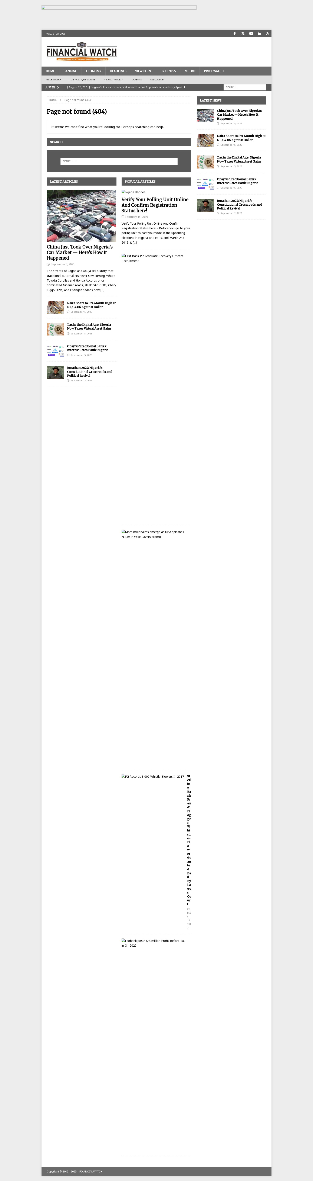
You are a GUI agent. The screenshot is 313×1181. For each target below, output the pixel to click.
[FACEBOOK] (234, 33)
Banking (70, 71)
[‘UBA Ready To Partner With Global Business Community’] (155, 534)
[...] (102, 290)
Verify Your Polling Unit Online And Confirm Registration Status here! (155, 205)
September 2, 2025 (81, 380)
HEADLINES (118, 71)
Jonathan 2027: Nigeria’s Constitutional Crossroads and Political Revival (89, 371)
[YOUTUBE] (251, 33)
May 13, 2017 (189, 920)
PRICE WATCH (214, 71)
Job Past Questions (82, 79)
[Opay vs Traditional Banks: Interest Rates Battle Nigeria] (55, 350)
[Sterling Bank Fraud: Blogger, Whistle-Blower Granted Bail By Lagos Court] (153, 776)
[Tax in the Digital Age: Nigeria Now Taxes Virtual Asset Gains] (55, 329)
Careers (137, 79)
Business (169, 71)
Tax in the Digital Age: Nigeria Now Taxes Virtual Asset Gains (89, 326)
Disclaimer (157, 79)
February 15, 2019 (136, 217)
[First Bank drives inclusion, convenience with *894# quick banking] (155, 258)
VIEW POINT (144, 71)
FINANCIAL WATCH (90, 1171)
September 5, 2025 (63, 264)
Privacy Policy (113, 79)
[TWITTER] (243, 33)
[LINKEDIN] (259, 33)
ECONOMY (93, 71)
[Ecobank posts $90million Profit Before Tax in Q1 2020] (155, 943)
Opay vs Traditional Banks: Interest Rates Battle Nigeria (87, 348)
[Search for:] (245, 87)
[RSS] (267, 33)
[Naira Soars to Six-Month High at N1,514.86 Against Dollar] (55, 307)
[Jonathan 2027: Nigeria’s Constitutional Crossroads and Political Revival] (55, 372)
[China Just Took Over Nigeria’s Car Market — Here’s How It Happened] (81, 216)
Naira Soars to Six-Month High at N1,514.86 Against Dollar (91, 305)
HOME (50, 71)
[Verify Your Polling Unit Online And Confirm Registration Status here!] (156, 192)
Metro (190, 71)
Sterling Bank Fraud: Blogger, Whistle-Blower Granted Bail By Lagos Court (189, 840)
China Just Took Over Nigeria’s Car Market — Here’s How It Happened (80, 252)
